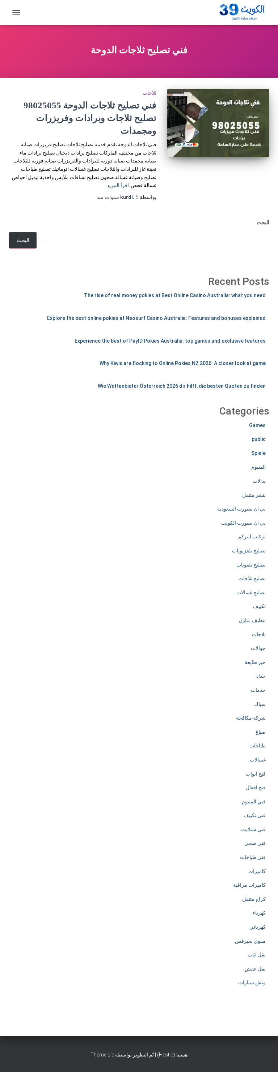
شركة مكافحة (251, 718)
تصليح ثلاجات (252, 578)
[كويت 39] (240, 13)
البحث (263, 222)
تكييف (259, 606)
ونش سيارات (252, 982)
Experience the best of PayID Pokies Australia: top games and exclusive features (170, 341)
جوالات (258, 648)
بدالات (259, 481)
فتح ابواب (256, 774)
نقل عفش (255, 969)
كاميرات (257, 871)
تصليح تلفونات (251, 565)
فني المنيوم (254, 801)
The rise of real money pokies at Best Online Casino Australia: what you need (175, 295)
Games (257, 425)
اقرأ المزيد (118, 185)
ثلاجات (149, 93)
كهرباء (259, 913)
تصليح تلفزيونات (249, 551)
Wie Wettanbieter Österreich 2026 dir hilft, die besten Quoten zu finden (182, 386)
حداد (261, 676)
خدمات (258, 690)
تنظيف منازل (252, 620)
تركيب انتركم (252, 536)
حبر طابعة (255, 662)
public (259, 439)
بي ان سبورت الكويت (243, 523)
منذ (118, 197)
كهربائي (257, 927)
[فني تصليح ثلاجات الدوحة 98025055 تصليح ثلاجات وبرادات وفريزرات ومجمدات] (218, 123)
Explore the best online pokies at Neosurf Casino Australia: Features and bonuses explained (156, 318)
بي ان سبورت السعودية (241, 509)
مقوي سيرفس (250, 941)
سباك (260, 704)
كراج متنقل (254, 899)
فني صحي (255, 843)
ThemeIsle (102, 1055)
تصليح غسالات (251, 592)
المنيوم (258, 467)
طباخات (257, 745)
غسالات (258, 760)
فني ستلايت (253, 829)
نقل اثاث (257, 955)
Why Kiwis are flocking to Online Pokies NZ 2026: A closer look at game (183, 363)
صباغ (261, 732)
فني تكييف (255, 815)
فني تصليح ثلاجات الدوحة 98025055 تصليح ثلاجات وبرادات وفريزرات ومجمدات (90, 117)
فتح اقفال (256, 787)
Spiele (258, 453)
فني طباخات (253, 857)
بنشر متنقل (254, 495)
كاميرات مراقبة (249, 885)
